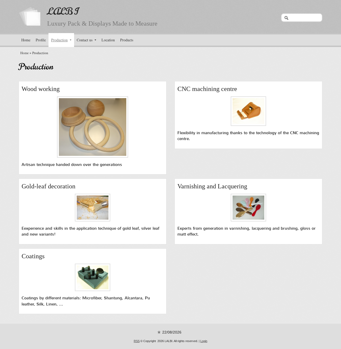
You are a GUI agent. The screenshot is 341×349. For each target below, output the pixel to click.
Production (59, 39)
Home (25, 39)
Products (126, 39)
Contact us (84, 39)
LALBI (62, 11)
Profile (41, 39)
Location (108, 39)
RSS (137, 341)
